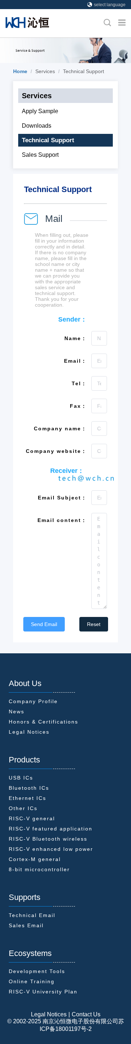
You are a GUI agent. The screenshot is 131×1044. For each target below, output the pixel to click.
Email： (75, 361)
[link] (20, 71)
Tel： (79, 383)
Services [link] (45, 71)
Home (20, 71)
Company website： (56, 451)
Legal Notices (49, 1014)
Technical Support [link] (83, 71)
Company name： (60, 428)
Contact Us (86, 1014)
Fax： (78, 406)
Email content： (62, 520)
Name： (75, 338)
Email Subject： (62, 498)
